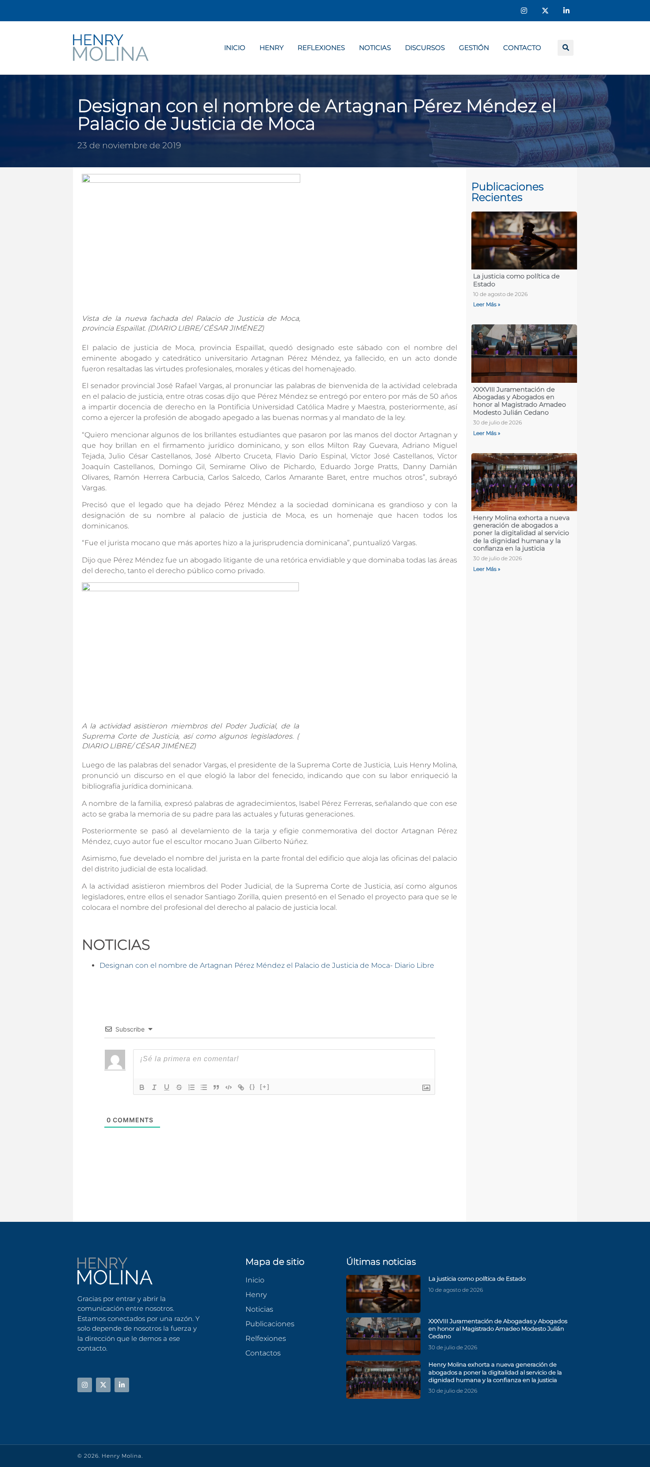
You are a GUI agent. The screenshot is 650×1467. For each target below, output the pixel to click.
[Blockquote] (216, 1087)
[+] (265, 1086)
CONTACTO (522, 47)
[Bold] (142, 1087)
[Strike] (179, 1087)
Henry (271, 47)
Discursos (425, 47)
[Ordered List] (191, 1087)
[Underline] (167, 1087)
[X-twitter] (545, 10)
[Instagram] (524, 10)
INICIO (234, 47)
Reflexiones (321, 47)
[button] (566, 48)
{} (252, 1086)
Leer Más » (486, 304)
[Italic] (154, 1087)
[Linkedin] (566, 10)
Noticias (375, 47)
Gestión (474, 47)
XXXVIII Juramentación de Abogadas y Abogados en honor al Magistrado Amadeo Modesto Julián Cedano (519, 400)
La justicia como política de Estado (516, 280)
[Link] (241, 1087)
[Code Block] (228, 1087)
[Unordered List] (204, 1087)
